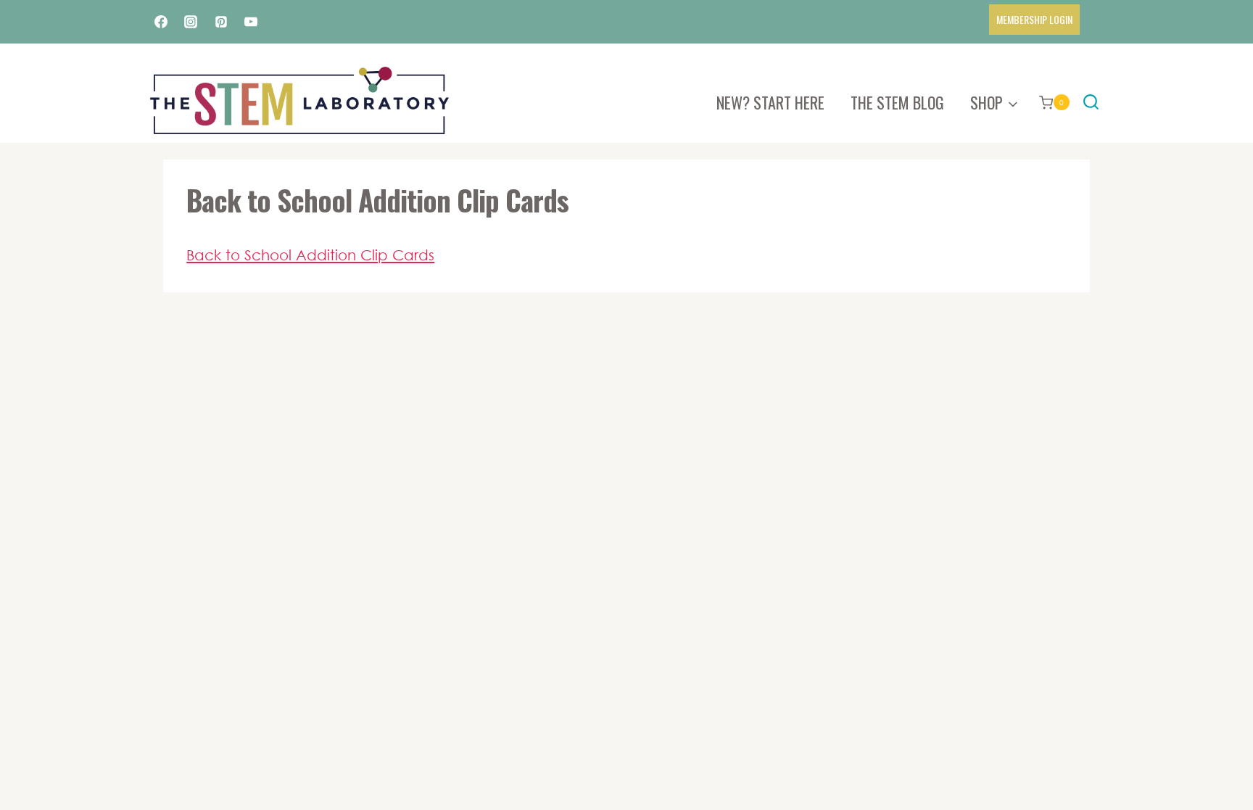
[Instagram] (191, 22)
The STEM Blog (897, 102)
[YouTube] (251, 22)
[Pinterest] (221, 22)
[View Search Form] (1091, 102)
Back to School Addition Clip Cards (310, 254)
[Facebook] (161, 22)
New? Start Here (770, 102)
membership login (1034, 19)
